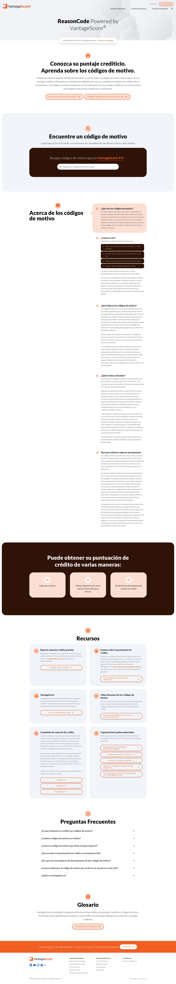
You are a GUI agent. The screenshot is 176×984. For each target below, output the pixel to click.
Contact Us (153, 4)
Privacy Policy (133, 978)
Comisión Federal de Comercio (120, 754)
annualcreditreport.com (56, 659)
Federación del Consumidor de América (127, 667)
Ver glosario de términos (86, 926)
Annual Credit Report (60, 667)
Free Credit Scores (102, 961)
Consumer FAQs (74, 967)
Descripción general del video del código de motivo (117, 716)
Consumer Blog (101, 967)
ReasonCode (100, 970)
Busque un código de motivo (62, 97)
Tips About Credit (74, 970)
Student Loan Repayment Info (78, 973)
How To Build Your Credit (77, 964)
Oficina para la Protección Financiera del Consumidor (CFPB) (119, 774)
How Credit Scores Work (77, 961)
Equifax (60, 780)
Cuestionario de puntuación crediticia (115, 678)
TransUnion (60, 792)
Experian (59, 786)
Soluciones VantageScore (60, 712)
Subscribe (127, 947)
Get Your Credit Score (160, 9)
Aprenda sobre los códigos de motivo (105, 97)
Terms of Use (143, 978)
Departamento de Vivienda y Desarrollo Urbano (115, 748)
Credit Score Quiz (101, 964)
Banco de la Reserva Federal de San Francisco (118, 767)
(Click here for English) (105, 40)
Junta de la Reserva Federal (120, 760)
